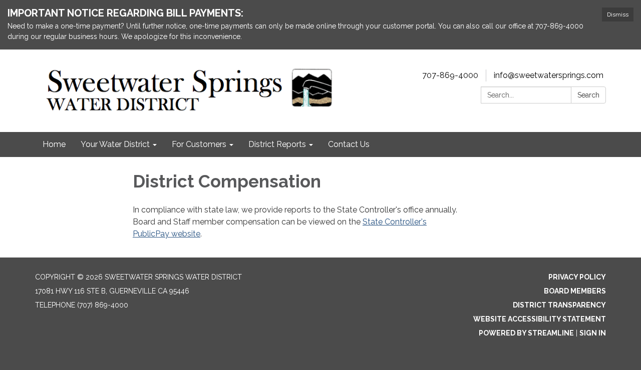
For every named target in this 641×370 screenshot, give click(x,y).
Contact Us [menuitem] (349, 144)
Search (588, 95)
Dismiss (617, 14)
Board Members (575, 291)
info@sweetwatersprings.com (548, 75)
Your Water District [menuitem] (115, 144)
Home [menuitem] (54, 144)
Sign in (592, 333)
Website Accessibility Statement (539, 319)
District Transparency (559, 305)
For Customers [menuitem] (199, 144)
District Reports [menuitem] (277, 144)
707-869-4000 (450, 75)
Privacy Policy (577, 277)
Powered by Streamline (526, 333)
